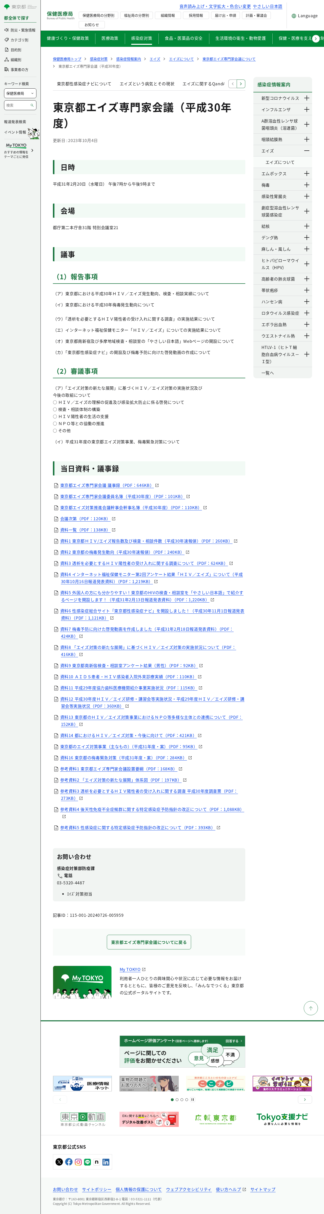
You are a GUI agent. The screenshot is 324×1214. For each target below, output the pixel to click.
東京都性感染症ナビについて (84, 84)
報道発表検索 (15, 121)
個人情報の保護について (139, 1189)
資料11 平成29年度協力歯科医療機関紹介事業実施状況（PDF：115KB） (128, 688)
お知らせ (92, 24)
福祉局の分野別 (136, 15)
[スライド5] (177, 1099)
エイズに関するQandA (204, 84)
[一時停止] (192, 1099)
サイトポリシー (96, 1189)
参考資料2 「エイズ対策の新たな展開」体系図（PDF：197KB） (121, 780)
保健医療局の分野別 (98, 15)
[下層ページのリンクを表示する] (307, 98)
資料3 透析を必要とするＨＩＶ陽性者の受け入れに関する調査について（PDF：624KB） (144, 563)
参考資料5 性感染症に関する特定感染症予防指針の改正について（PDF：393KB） (137, 827)
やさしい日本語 (267, 6)
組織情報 (168, 15)
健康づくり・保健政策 (68, 38)
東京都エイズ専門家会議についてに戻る (149, 942)
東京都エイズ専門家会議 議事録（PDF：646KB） (107, 485)
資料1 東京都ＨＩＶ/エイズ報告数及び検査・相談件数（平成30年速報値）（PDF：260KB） (146, 541)
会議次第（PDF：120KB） (85, 518)
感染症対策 (141, 38)
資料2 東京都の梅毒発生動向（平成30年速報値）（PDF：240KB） (122, 552)
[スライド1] (172, 1099)
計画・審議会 (256, 15)
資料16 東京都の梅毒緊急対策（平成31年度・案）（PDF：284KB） (123, 757)
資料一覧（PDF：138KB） (85, 530)
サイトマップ (263, 1189)
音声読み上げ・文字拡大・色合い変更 (215, 6)
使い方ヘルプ (228, 1189)
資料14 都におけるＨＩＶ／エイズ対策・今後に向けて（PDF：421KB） (128, 735)
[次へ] (305, 1100)
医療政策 (110, 38)
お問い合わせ (65, 1189)
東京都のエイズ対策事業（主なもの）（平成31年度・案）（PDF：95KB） (129, 746)
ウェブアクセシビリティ (189, 1189)
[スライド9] (181, 1099)
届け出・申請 (225, 15)
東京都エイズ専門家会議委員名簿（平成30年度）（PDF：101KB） (122, 496)
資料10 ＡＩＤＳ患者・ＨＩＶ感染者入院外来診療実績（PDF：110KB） (128, 676)
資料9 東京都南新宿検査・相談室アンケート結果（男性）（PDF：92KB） (129, 665)
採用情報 (196, 15)
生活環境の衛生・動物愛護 (240, 38)
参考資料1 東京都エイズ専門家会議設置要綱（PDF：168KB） (118, 769)
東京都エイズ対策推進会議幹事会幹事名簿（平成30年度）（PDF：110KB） (131, 507)
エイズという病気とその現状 (147, 84)
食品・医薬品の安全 (184, 38)
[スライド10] (186, 1099)
